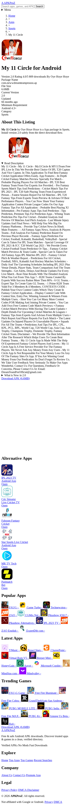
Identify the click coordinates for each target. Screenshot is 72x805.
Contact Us (19, 775)
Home (4, 760)
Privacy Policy (9, 789)
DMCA (58, 801)
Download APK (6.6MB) (15, 378)
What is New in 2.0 (15, 375)
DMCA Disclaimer (28, 789)
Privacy (49, 801)
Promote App (33, 775)
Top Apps (14, 760)
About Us (6, 775)
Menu (7, 9)
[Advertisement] (36, 416)
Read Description (14, 163)
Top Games (26, 760)
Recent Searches (43, 760)
